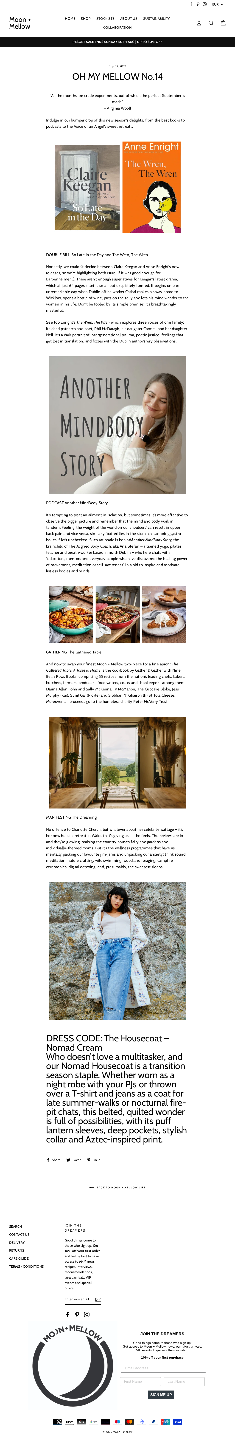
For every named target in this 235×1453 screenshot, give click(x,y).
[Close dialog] (165, 667)
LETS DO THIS (117, 798)
